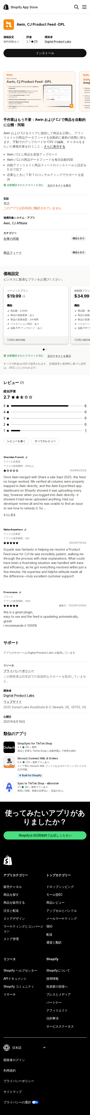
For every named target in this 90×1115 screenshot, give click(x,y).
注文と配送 (11, 910)
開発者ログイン (14, 1060)
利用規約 (9, 1070)
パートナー (54, 1002)
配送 (49, 934)
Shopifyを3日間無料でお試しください (45, 835)
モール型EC (54, 894)
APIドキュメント (15, 978)
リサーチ (9, 994)
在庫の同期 (11, 239)
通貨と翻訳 (54, 942)
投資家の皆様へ (57, 986)
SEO (49, 926)
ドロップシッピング (60, 886)
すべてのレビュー (45, 441)
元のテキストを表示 (59, 185)
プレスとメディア (58, 994)
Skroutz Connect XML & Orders (37, 758)
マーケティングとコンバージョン (23, 928)
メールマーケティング (61, 918)
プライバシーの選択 (17, 1102)
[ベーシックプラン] (44, 349)
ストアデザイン (14, 918)
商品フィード (12, 253)
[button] (45, 747)
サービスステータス (60, 1026)
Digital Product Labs (58, 41)
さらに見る (9, 514)
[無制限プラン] (46, 349)
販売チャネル (12, 886)
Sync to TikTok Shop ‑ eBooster (38, 783)
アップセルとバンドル (61, 910)
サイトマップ (12, 1092)
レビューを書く (16, 441)
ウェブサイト (12, 701)
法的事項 (52, 1018)
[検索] (76, 7)
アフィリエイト (57, 1010)
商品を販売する (14, 902)
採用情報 (52, 978)
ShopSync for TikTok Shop (34, 743)
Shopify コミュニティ (18, 986)
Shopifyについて (58, 970)
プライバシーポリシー (18, 671)
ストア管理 (11, 939)
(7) (36, 41)
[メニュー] (84, 7)
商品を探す (11, 894)
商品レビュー (55, 902)
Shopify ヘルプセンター (20, 970)
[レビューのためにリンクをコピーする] (26, 457)
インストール (45, 53)
